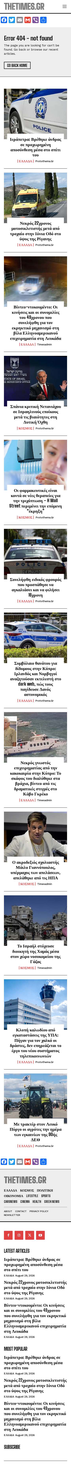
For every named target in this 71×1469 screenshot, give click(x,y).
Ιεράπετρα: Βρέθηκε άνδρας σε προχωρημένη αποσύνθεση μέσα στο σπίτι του (35, 146)
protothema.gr (44, 161)
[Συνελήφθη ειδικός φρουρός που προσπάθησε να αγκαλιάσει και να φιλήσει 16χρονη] (35, 554)
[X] (29, 1235)
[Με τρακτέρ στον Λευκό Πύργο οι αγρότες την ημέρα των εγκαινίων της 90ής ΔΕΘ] (35, 1098)
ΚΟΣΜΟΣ (25, 428)
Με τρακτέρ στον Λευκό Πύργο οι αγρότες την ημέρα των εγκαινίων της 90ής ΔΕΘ (36, 1131)
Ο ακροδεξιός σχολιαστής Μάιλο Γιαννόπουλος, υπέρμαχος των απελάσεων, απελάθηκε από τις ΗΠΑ (35, 869)
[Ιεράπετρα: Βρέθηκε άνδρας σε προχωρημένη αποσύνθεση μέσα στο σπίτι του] (35, 114)
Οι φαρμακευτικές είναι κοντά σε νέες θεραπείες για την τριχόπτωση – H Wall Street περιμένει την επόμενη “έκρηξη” (35, 501)
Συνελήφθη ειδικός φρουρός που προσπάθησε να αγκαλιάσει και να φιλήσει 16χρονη (35, 587)
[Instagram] (19, 1235)
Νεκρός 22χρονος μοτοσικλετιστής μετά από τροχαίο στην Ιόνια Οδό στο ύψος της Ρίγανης (35, 230)
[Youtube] (40, 1235)
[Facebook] (8, 1235)
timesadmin (44, 344)
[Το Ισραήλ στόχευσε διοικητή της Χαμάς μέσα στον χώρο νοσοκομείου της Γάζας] (35, 920)
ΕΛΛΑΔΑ (25, 161)
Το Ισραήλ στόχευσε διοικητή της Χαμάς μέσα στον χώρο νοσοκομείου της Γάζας (35, 953)
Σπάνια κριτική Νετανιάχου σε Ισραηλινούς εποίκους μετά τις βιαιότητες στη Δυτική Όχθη (35, 414)
